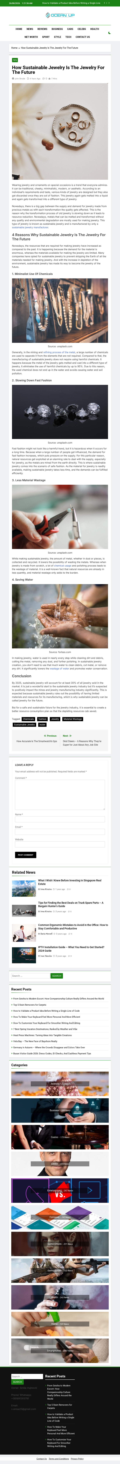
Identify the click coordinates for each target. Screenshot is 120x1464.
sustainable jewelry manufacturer (30, 227)
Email (19, 827)
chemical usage (62, 565)
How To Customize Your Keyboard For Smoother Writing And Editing (46, 1023)
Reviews (42, 29)
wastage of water (59, 668)
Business (57, 29)
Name (19, 814)
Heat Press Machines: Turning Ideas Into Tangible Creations (42, 1035)
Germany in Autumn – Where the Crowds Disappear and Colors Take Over (49, 1047)
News (30, 29)
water (42, 724)
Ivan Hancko (46, 955)
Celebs (82, 29)
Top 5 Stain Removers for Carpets (29, 1005)
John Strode (20, 78)
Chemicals (28, 719)
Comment (21, 778)
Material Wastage (73, 719)
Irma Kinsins (46, 889)
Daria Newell (46, 933)
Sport (46, 37)
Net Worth (31, 37)
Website (19, 839)
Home (19, 29)
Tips (15, 60)
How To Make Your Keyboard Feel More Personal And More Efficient (71, 3)
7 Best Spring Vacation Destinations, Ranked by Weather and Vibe (45, 1029)
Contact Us (83, 37)
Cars (70, 29)
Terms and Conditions (59, 1459)
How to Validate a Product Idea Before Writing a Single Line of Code (46, 1011)
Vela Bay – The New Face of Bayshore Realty (35, 1041)
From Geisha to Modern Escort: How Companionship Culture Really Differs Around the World (58, 998)
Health (94, 29)
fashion (42, 719)
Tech (68, 37)
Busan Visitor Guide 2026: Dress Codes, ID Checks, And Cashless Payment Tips (52, 1053)
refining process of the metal (59, 352)
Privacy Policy (77, 1459)
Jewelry (55, 719)
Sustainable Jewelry (24, 724)
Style (57, 37)
